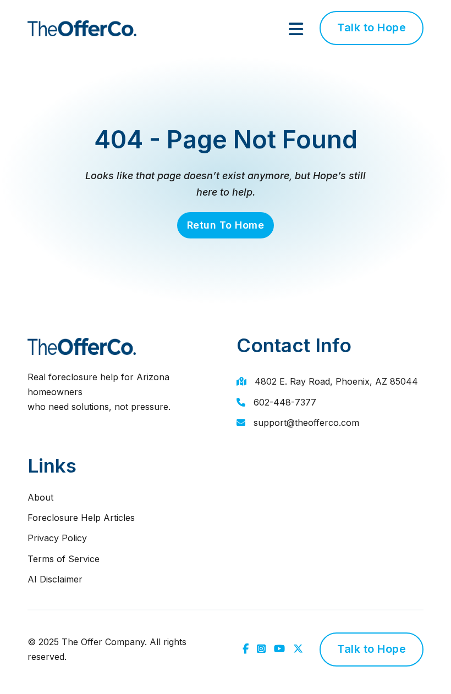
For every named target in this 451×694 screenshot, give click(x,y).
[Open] (296, 29)
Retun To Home (226, 225)
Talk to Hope (371, 27)
